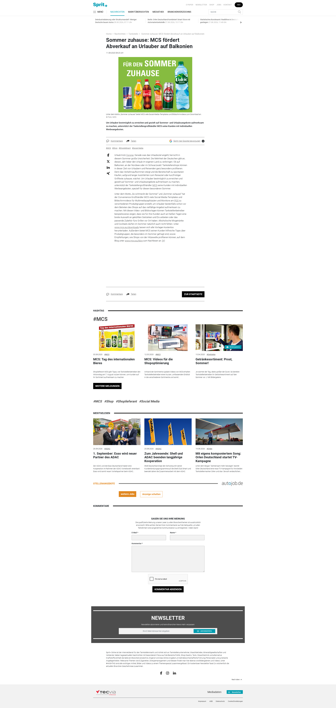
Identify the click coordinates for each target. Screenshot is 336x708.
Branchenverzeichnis (179, 12)
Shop (211, 5)
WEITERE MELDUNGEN (107, 386)
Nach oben (236, 679)
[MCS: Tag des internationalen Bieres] (116, 337)
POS (176, 200)
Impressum (202, 701)
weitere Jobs (127, 494)
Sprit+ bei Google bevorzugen (186, 141)
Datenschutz (220, 701)
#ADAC (107, 449)
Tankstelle (133, 34)
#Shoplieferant (126, 401)
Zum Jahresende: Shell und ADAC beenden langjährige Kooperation (163, 457)
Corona (129, 155)
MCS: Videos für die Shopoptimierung (158, 361)
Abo (239, 5)
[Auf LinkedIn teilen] (108, 167)
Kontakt (228, 5)
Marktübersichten (138, 12)
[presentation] (241, 22)
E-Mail (134, 533)
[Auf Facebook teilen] (108, 155)
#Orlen (209, 449)
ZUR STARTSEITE (193, 294)
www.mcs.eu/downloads (126, 227)
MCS (154, 185)
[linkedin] (174, 673)
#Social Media (149, 401)
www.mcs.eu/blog (134, 240)
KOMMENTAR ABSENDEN (168, 589)
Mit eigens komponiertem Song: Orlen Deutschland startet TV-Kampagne (218, 457)
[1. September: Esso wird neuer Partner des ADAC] (116, 431)
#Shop (108, 401)
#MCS (100, 319)
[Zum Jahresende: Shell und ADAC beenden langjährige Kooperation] (168, 431)
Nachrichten (117, 12)
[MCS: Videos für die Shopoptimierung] (168, 337)
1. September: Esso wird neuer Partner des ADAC (115, 455)
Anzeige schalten (151, 494)
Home (109, 34)
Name (172, 533)
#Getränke (211, 354)
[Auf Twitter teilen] (108, 161)
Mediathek (158, 12)
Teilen (133, 141)
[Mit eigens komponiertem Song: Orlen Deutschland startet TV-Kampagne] (219, 431)
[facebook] (161, 673)
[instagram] (167, 673)
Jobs (219, 5)
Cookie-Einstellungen (235, 701)
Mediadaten (214, 692)
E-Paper (189, 5)
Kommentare (117, 141)
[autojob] (232, 483)
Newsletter (201, 5)
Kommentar (136, 543)
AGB (210, 701)
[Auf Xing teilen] (108, 173)
